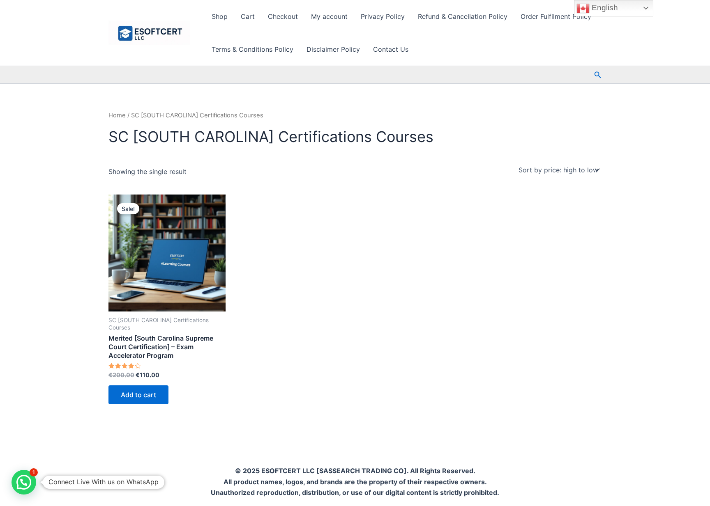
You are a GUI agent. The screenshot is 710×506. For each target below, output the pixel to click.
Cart (248, 16)
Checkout (283, 16)
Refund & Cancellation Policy (462, 16)
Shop (220, 16)
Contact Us (390, 49)
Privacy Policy (383, 16)
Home (117, 115)
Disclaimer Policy (333, 49)
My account (329, 16)
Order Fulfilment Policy (556, 16)
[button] (598, 75)
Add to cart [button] (138, 395)
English (604, 7)
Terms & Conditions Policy (252, 49)
